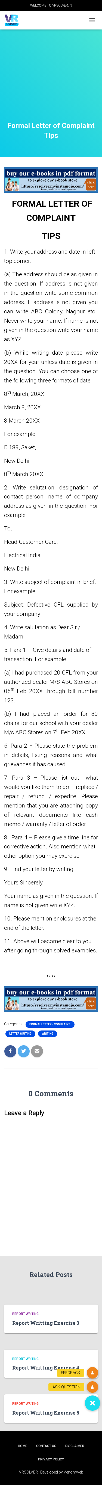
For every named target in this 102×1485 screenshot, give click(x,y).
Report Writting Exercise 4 (45, 1367)
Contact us (46, 1446)
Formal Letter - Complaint (50, 1024)
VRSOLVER (28, 1472)
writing (47, 1033)
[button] (92, 1403)
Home (22, 1446)
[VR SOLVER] (13, 20)
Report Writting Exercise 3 (45, 1323)
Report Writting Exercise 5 (45, 1412)
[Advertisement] (51, 82)
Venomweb (73, 1472)
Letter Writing (20, 1033)
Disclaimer (74, 1446)
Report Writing (25, 1314)
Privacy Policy (51, 1459)
